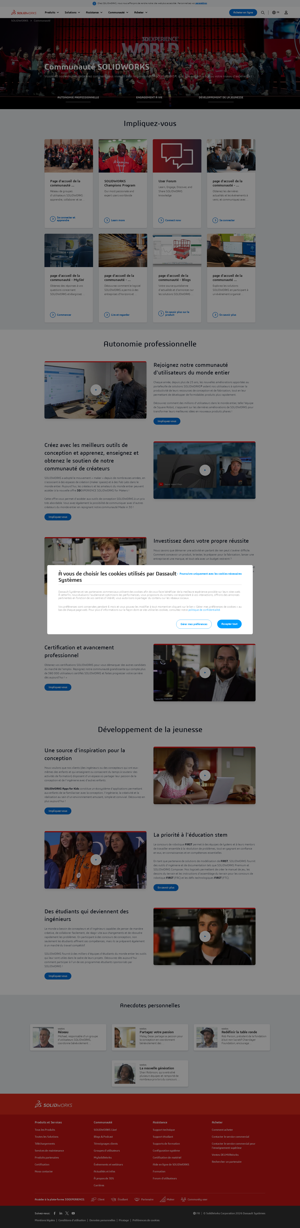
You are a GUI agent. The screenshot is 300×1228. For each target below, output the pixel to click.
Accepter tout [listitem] (229, 624)
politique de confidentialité (204, 610)
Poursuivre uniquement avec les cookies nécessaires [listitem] (211, 573)
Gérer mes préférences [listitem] (194, 624)
